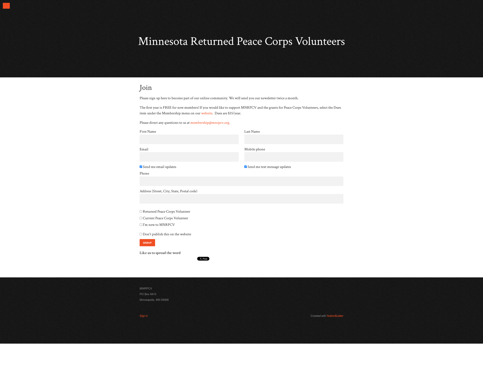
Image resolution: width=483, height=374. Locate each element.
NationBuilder (335, 316)
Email (144, 149)
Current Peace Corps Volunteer (165, 218)
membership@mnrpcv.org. (210, 122)
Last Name (252, 131)
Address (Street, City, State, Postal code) (168, 191)
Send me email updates (159, 167)
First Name (148, 131)
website (206, 113)
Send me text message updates (269, 167)
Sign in (144, 316)
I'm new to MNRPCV (159, 224)
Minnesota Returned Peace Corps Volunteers (241, 41)
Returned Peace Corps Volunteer (166, 211)
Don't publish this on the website (167, 234)
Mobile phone (254, 149)
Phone (144, 173)
